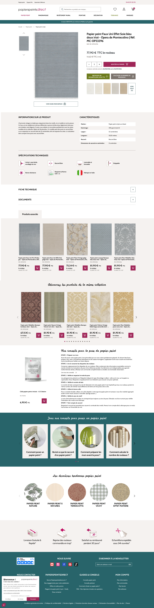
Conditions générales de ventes (33, 603)
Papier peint (21, 2)
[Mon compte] (123, 9)
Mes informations (122, 580)
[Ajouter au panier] (37, 267)
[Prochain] (24, 55)
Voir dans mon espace (54, 104)
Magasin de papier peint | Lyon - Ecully (56, 589)
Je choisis (20, 599)
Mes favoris (122, 586)
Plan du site (120, 603)
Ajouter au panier (118, 64)
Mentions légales (68, 603)
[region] (50, 70)
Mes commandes (122, 583)
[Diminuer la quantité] (89, 64)
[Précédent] (24, 33)
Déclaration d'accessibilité (107, 603)
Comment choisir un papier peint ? (89, 586)
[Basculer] (133, 189)
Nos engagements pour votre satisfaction (56, 583)
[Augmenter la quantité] (99, 64)
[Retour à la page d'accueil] (32, 9)
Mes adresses (122, 589)
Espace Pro (30, 2)
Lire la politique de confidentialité (12, 593)
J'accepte (33, 599)
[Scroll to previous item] (19, 317)
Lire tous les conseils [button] (67, 372)
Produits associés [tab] (30, 214)
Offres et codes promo (56, 586)
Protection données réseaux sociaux (86, 603)
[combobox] (80, 9)
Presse (128, 603)
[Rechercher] (62, 9)
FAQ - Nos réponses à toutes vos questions (89, 589)
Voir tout (132, 88)
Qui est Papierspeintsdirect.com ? (57, 580)
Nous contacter (56, 592)
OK (130, 564)
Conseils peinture (89, 583)
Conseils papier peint (89, 580)
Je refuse (8, 599)
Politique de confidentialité (53, 603)
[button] (4, 605)
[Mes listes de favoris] (115, 9)
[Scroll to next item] (135, 317)
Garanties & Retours (39, 2)
